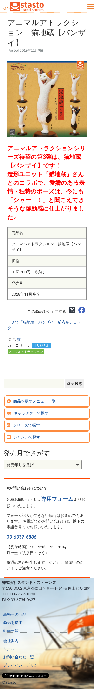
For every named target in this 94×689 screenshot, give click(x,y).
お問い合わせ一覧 (18, 657)
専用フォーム (57, 498)
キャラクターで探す (31, 413)
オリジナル (41, 345)
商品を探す (12, 622)
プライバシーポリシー (22, 665)
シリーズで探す (26, 425)
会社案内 (11, 640)
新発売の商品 (14, 614)
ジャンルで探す (26, 437)
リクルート (12, 648)
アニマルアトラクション (25, 351)
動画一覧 (11, 630)
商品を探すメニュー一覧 (34, 401)
